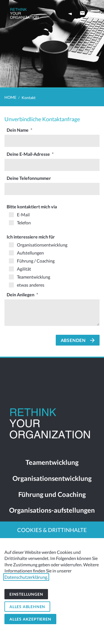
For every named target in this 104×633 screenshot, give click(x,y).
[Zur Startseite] (24, 14)
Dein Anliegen (21, 294)
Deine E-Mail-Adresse (29, 154)
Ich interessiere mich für (31, 236)
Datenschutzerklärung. (26, 577)
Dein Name (18, 130)
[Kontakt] (82, 13)
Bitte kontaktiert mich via (32, 206)
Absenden (73, 340)
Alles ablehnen (27, 606)
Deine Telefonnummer (29, 178)
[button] (95, 13)
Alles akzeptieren (30, 619)
